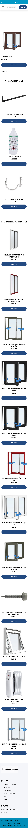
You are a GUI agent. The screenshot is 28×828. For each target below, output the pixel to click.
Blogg (5, 799)
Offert (23, 7)
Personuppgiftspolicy (9, 825)
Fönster (10, 56)
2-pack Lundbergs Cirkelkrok (14, 199)
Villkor (18, 823)
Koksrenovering (8, 790)
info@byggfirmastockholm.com (20, 2)
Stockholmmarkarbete (10, 784)
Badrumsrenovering (9, 793)
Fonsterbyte (7, 787)
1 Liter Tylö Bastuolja (14, 157)
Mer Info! (14, 65)
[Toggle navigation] (3, 7)
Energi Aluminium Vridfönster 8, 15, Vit (14, 657)
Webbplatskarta (20, 825)
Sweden (4, 2)
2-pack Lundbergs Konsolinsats (14, 114)
